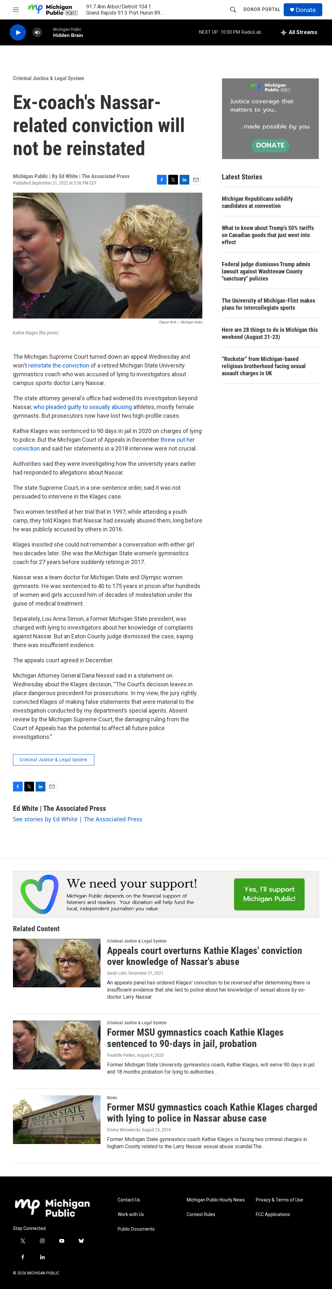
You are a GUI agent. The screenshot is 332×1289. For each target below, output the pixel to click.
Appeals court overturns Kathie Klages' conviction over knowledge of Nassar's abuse (204, 956)
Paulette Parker (121, 1055)
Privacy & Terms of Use (279, 1200)
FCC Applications (273, 1214)
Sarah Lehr (116, 973)
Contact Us (129, 1200)
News (112, 1097)
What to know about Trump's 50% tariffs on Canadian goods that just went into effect (268, 235)
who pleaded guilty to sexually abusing (82, 407)
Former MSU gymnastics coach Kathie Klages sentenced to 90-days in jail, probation (195, 1038)
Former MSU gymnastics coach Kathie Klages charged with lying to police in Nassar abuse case (212, 1113)
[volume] (37, 32)
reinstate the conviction (58, 365)
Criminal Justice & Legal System (48, 78)
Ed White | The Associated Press (59, 808)
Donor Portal (261, 9)
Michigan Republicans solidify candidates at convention (257, 202)
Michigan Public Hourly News (216, 1200)
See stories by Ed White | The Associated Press (77, 819)
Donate (306, 9)
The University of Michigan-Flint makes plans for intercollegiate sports (268, 304)
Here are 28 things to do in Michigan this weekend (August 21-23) (270, 333)
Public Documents (136, 1229)
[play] (18, 32)
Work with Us (131, 1214)
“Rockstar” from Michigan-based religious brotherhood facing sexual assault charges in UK (264, 366)
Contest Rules (201, 1214)
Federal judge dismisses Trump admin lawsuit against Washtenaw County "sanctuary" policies (266, 271)
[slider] (48, 32)
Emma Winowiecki (123, 1129)
